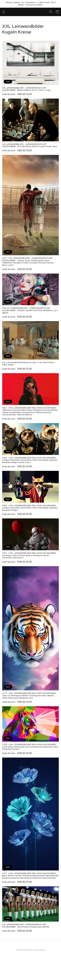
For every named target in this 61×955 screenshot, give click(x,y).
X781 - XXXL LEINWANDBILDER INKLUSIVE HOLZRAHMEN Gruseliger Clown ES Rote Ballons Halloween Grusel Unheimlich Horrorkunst (29, 555)
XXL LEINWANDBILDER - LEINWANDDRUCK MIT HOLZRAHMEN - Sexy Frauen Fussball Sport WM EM (25, 926)
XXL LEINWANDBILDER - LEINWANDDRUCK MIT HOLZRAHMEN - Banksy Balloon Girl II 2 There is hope (26, 89)
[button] (3, 12)
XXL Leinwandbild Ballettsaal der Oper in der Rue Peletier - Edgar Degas (28, 363)
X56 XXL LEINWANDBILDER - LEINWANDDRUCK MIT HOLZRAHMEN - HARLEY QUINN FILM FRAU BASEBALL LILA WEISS (29, 310)
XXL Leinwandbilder (27, 950)
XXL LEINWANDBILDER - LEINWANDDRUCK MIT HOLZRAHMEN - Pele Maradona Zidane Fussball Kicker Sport (29, 145)
